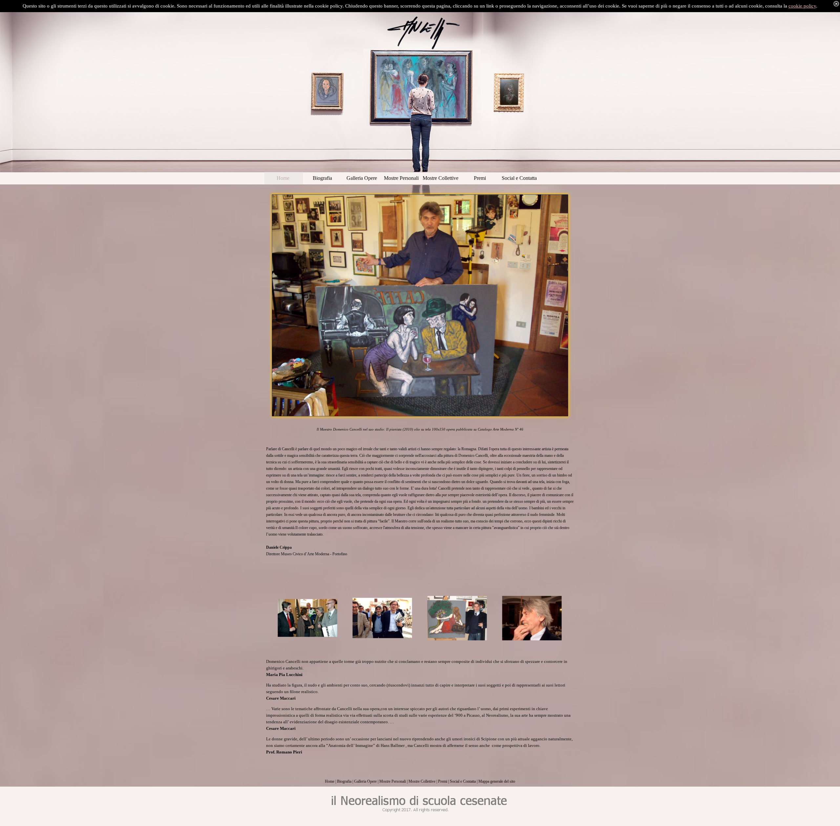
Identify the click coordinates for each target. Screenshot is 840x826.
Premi (442, 781)
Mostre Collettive (422, 781)
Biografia (344, 781)
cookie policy (802, 6)
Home (329, 781)
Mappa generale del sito (496, 781)
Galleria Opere (365, 781)
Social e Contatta (463, 781)
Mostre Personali (392, 781)
